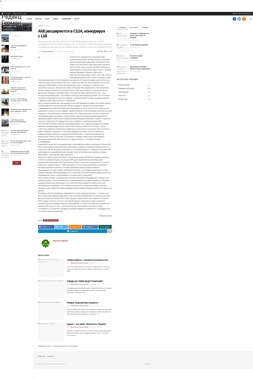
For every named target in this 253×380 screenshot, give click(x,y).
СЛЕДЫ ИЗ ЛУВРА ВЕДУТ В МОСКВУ (85, 281)
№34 (45, 220)
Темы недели (53, 220)
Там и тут (121, 95)
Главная (40, 25)
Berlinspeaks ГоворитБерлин (79, 263)
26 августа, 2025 (95, 305)
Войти (236, 13)
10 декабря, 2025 (95, 263)
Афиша (55, 19)
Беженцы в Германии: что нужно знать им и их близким (139, 35)
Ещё (16, 163)
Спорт (47, 19)
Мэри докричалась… (17, 56)
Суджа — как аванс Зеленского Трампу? (86, 324)
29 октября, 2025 (95, 284)
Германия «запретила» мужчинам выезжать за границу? (18, 89)
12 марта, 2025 (94, 327)
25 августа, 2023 (61, 51)
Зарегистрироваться (246, 13)
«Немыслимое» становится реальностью (87, 260)
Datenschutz (41, 356)
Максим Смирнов (48, 51)
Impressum (50, 356)
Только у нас (123, 99)
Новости (38, 19)
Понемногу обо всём (126, 88)
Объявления (66, 19)
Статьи (29, 19)
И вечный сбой (123, 85)
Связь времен (123, 92)
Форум (76, 19)
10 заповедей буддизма (139, 45)
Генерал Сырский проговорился (82, 302)
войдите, (49, 346)
